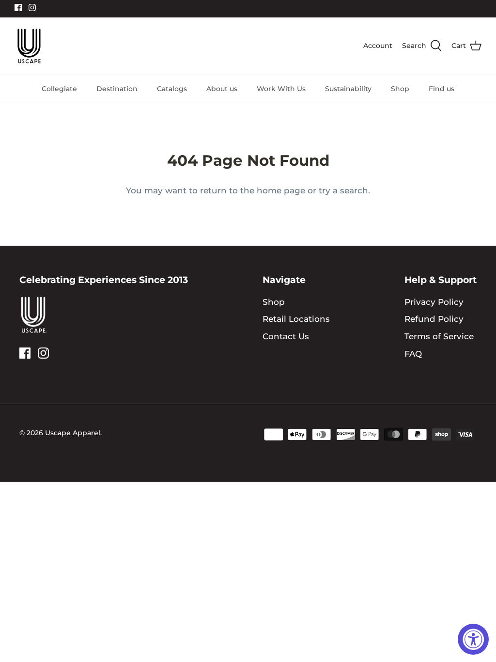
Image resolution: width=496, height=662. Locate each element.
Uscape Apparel (72, 432)
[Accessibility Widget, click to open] (473, 639)
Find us (441, 88)
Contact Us (286, 336)
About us (221, 88)
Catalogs (172, 88)
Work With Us (281, 88)
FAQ (413, 354)
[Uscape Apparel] (29, 46)
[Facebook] (18, 7)
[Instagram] (32, 7)
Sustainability (348, 88)
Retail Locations (296, 319)
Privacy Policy (434, 302)
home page (281, 190)
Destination (117, 88)
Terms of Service (439, 336)
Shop (400, 88)
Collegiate (59, 88)
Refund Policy (434, 319)
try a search (343, 190)
